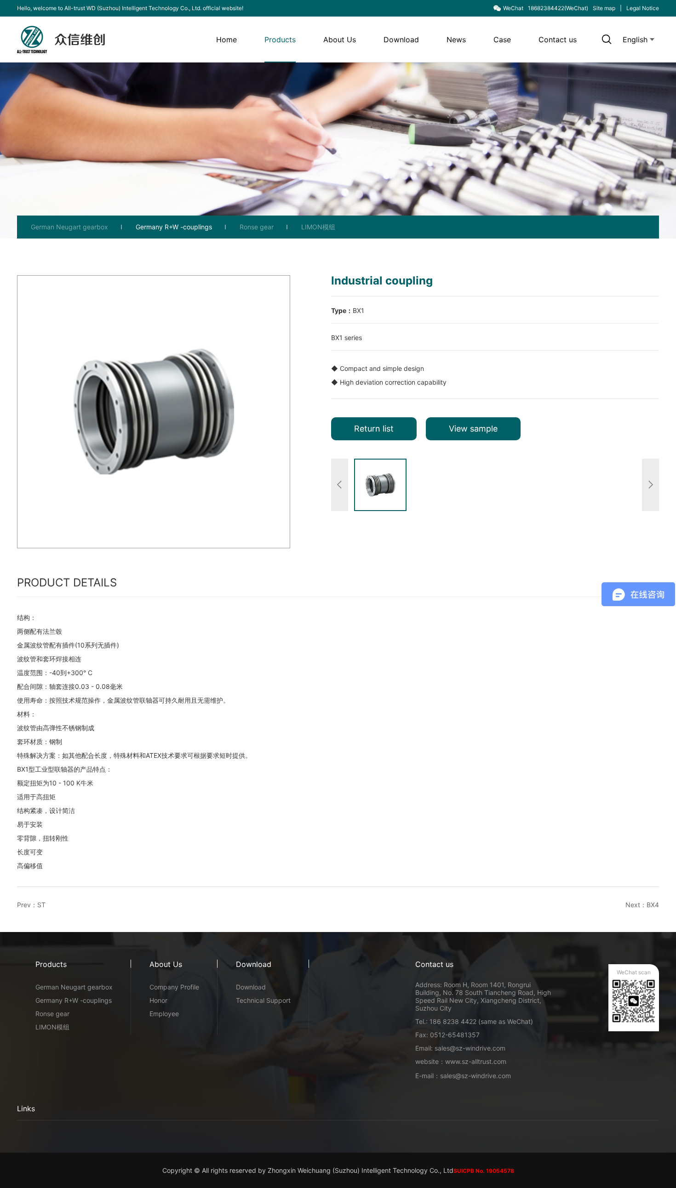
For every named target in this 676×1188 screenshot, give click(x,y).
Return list (374, 428)
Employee (164, 1013)
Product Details (67, 582)
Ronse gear (257, 227)
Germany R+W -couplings (174, 227)
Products (280, 39)
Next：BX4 (642, 905)
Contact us (558, 39)
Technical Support (263, 1000)
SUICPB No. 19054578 (483, 1170)
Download (401, 39)
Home (226, 39)
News (456, 39)
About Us (339, 39)
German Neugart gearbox (69, 227)
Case (502, 39)
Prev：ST (31, 905)
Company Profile (174, 987)
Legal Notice (642, 8)
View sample (473, 428)
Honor (158, 1000)
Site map (604, 8)
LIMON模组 (318, 227)
